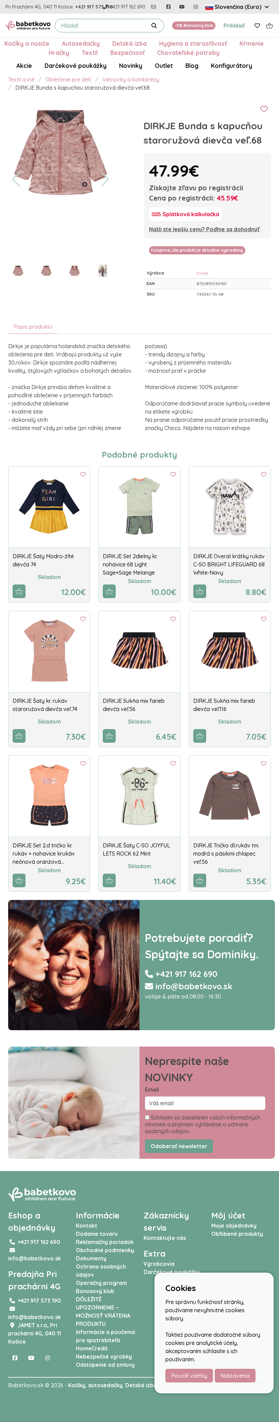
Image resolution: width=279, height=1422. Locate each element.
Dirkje (203, 273)
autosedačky (105, 1385)
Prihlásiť (234, 25)
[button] (16, 179)
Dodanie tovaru (97, 1233)
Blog (191, 65)
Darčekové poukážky (75, 65)
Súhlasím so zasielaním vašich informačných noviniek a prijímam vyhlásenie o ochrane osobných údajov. (202, 1124)
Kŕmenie (252, 43)
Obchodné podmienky (105, 1250)
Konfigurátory (231, 65)
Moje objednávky (234, 1225)
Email (152, 1089)
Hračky (59, 52)
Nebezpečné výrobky (104, 1356)
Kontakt (86, 1225)
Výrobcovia (159, 1263)
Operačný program (101, 1282)
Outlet (164, 65)
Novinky (130, 65)
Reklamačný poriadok (105, 1242)
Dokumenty (91, 1258)
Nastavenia (235, 1375)
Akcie (24, 65)
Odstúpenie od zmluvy (105, 1364)
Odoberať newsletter (179, 1146)
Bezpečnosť (127, 52)
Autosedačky (81, 43)
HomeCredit (92, 1348)
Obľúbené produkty (237, 1233)
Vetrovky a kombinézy (130, 79)
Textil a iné (21, 79)
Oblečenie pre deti (68, 79)
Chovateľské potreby (188, 52)
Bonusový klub (95, 1291)
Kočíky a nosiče (26, 43)
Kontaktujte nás (165, 1237)
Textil (90, 52)
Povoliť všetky (189, 1375)
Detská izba (129, 43)
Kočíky (76, 1385)
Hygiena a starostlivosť (193, 43)
